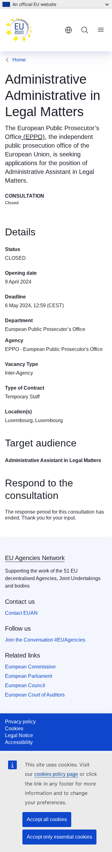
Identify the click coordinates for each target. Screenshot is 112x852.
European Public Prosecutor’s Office (45, 329)
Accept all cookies (47, 819)
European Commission (30, 666)
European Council (25, 685)
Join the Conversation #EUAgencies (45, 640)
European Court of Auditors (35, 694)
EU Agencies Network (35, 557)
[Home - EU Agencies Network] (32, 30)
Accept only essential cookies (59, 837)
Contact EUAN (21, 613)
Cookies (14, 728)
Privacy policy (20, 721)
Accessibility (19, 742)
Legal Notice (19, 735)
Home (19, 59)
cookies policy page (56, 774)
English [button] (68, 29)
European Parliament (28, 676)
